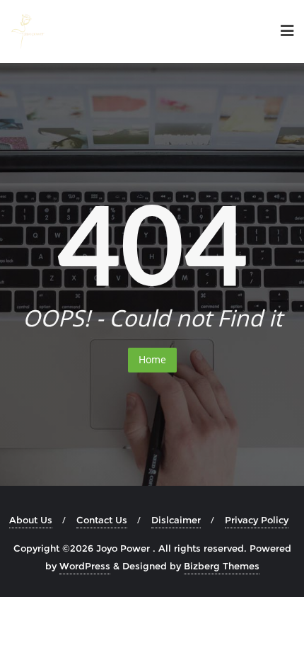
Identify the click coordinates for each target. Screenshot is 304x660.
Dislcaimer (176, 519)
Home (152, 359)
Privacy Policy (256, 519)
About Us (30, 519)
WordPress (84, 565)
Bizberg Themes (221, 565)
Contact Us (101, 519)
